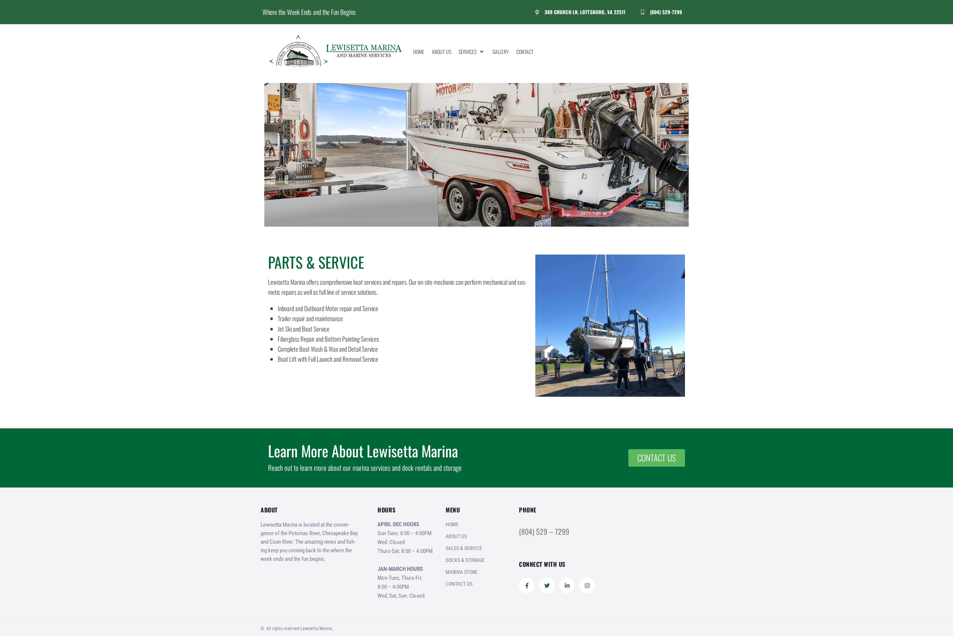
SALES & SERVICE (464, 548)
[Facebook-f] (527, 585)
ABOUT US (456, 536)
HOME (452, 524)
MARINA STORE (462, 572)
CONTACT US (459, 584)
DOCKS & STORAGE (465, 560)
